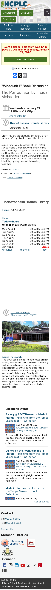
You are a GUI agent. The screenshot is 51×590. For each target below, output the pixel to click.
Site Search (7, 586)
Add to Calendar (17, 116)
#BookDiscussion (14, 178)
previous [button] (7, 250)
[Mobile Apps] (5, 571)
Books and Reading (22, 174)
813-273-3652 (12, 519)
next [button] (45, 250)
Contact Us (8, 19)
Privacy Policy (8, 583)
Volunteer (37, 583)
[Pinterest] (41, 566)
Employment (24, 583)
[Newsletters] (35, 566)
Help (34, 586)
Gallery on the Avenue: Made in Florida (27, 453)
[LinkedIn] (17, 566)
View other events (25, 59)
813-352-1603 (13, 523)
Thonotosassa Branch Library (29, 123)
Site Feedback (22, 586)
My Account (9, 13)
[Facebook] (5, 566)
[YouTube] (24, 566)
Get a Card (26, 13)
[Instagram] (11, 566)
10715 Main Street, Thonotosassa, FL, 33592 (24, 314)
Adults (16, 169)
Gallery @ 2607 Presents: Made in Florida (27, 417)
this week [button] (25, 250)
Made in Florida (25, 491)
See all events (41, 501)
